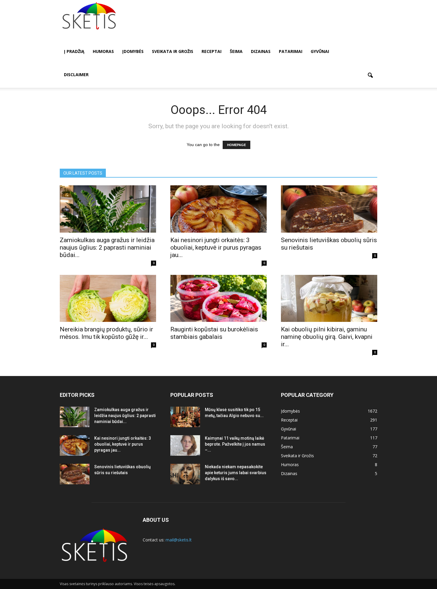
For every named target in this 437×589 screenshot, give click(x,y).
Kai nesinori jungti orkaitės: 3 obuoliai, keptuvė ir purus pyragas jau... (215, 247)
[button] (370, 75)
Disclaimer (76, 74)
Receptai (211, 51)
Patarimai (290, 51)
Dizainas (261, 51)
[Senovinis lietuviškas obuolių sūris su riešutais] (329, 209)
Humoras (103, 51)
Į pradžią (74, 51)
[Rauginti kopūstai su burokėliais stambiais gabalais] (218, 298)
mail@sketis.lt (179, 540)
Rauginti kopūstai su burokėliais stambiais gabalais (214, 333)
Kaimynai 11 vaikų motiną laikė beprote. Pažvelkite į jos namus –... (235, 444)
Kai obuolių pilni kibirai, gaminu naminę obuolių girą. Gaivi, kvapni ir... (326, 337)
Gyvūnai (320, 51)
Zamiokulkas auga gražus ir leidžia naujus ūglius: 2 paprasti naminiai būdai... (107, 247)
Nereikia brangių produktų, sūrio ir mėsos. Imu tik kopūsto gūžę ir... (106, 333)
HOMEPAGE (236, 145)
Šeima (236, 51)
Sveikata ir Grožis (172, 51)
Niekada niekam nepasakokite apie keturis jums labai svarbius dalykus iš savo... (235, 472)
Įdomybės (133, 51)
